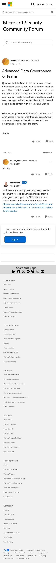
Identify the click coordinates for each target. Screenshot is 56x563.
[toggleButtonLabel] (52, 12)
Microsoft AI (7, 420)
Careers (6, 510)
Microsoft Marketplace (11, 488)
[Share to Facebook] (18, 271)
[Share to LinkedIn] (13, 271)
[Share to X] (23, 271)
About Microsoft (9, 514)
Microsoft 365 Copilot (11, 447)
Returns (6, 343)
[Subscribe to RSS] (37, 271)
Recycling (42, 556)
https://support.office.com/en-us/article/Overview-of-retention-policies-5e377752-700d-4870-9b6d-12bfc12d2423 (28, 207)
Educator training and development (15, 397)
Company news (8, 519)
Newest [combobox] (47, 152)
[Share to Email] (42, 271)
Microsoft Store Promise (11, 357)
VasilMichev (15, 182)
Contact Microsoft (19, 553)
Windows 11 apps (9, 316)
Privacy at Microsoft (10, 523)
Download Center (9, 334)
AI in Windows (8, 307)
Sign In (49, 4)
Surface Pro (7, 284)
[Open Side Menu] (4, 4)
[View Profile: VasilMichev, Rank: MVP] (6, 184)
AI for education (9, 407)
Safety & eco (31, 556)
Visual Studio (8, 497)
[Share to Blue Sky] (32, 271)
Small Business (8, 452)
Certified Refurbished (10, 352)
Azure (5, 465)
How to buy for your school (12, 393)
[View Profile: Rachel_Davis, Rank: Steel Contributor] (5, 61)
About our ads (8, 558)
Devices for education (11, 379)
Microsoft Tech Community (12, 483)
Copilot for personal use (11, 303)
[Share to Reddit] (28, 271)
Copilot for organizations (12, 298)
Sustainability (8, 542)
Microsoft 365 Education (11, 388)
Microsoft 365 (8, 433)
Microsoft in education (11, 375)
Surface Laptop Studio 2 (11, 294)
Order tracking (8, 348)
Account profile (8, 329)
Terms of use (7, 556)
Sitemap (6, 553)
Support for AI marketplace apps (14, 478)
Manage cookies (42, 553)
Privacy (31, 553)
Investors (6, 528)
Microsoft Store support (11, 339)
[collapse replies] (28, 158)
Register (40, 4)
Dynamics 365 (8, 429)
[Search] (33, 4)
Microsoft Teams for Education (13, 384)
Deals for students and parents (14, 402)
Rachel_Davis (17, 60)
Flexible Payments (9, 361)
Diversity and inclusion (11, 533)
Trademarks (20, 556)
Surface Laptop (8, 289)
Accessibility (7, 537)
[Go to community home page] (10, 4)
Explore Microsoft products (12, 312)
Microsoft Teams (9, 442)
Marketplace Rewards (11, 492)
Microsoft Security (9, 424)
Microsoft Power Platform (12, 438)
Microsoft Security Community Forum (19, 12)
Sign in (15, 239)
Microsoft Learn (8, 474)
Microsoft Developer (10, 469)
